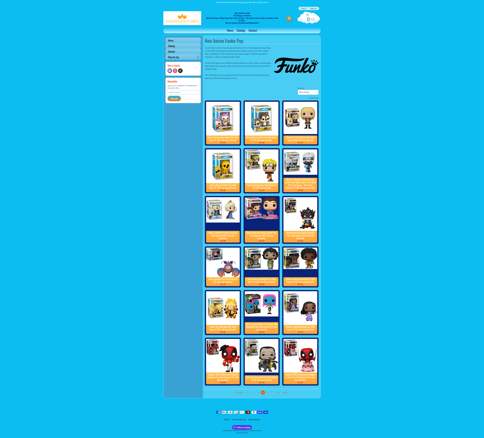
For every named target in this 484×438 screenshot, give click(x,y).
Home (230, 30)
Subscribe (174, 98)
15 (279, 392)
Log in (303, 8)
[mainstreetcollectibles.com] (182, 18)
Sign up (313, 8)
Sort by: (301, 88)
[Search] (289, 18)
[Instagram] (175, 70)
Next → (286, 392)
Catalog (241, 30)
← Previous (239, 392)
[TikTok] (180, 70)
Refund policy (254, 419)
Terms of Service (239, 419)
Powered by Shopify (242, 433)
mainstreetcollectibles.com (241, 431)
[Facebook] (170, 70)
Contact (253, 30)
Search (227, 419)
